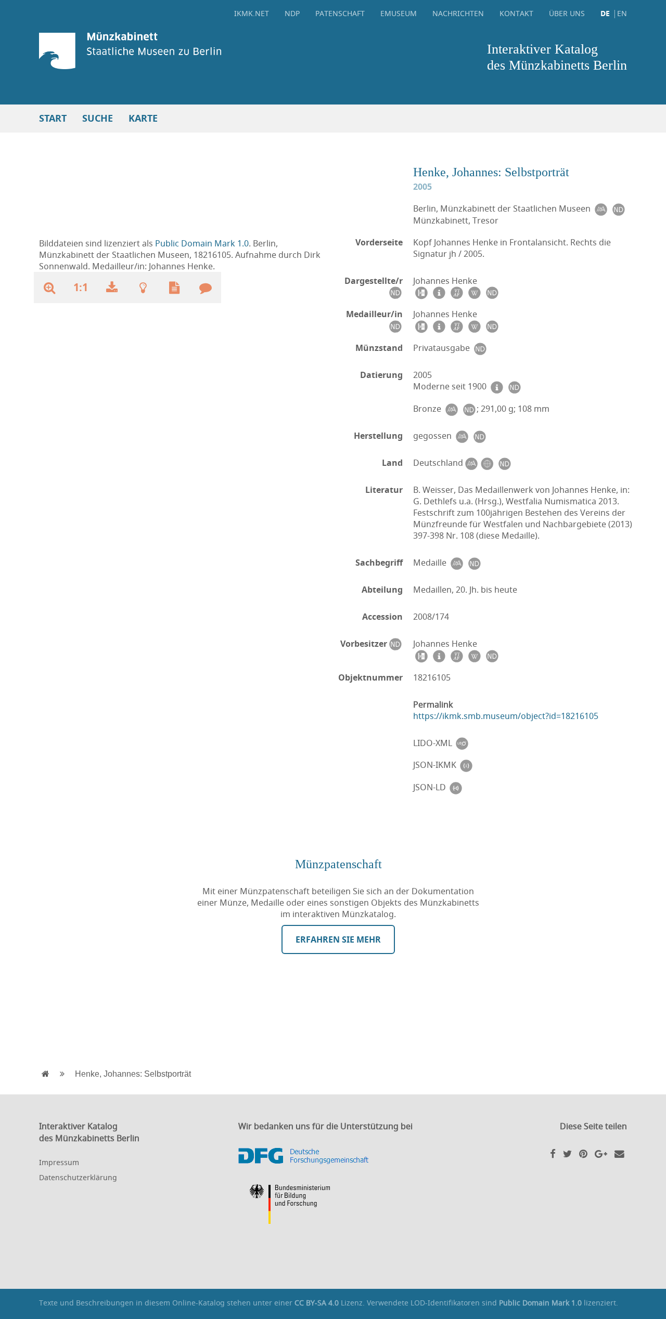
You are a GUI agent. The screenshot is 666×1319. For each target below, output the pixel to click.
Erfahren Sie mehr (338, 939)
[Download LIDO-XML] (462, 743)
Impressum (59, 1162)
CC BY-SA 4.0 (316, 1303)
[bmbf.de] (332, 1205)
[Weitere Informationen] (143, 287)
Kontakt (516, 13)
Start (53, 118)
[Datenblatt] (174, 287)
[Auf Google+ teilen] (601, 1153)
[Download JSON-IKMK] (466, 765)
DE (605, 13)
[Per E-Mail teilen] (619, 1153)
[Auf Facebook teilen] (553, 1153)
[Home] (183, 50)
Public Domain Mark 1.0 (202, 243)
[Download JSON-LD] (456, 787)
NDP (292, 13)
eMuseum (398, 13)
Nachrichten (458, 13)
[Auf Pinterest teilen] (583, 1153)
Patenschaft (340, 13)
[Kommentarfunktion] (205, 287)
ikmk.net (251, 13)
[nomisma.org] (600, 209)
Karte (143, 118)
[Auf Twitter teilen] (567, 1153)
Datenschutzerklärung (78, 1177)
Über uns (567, 13)
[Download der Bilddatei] (111, 287)
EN (622, 13)
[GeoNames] (486, 463)
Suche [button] (97, 118)
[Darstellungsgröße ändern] (49, 287)
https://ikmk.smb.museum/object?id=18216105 (505, 716)
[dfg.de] (332, 1156)
